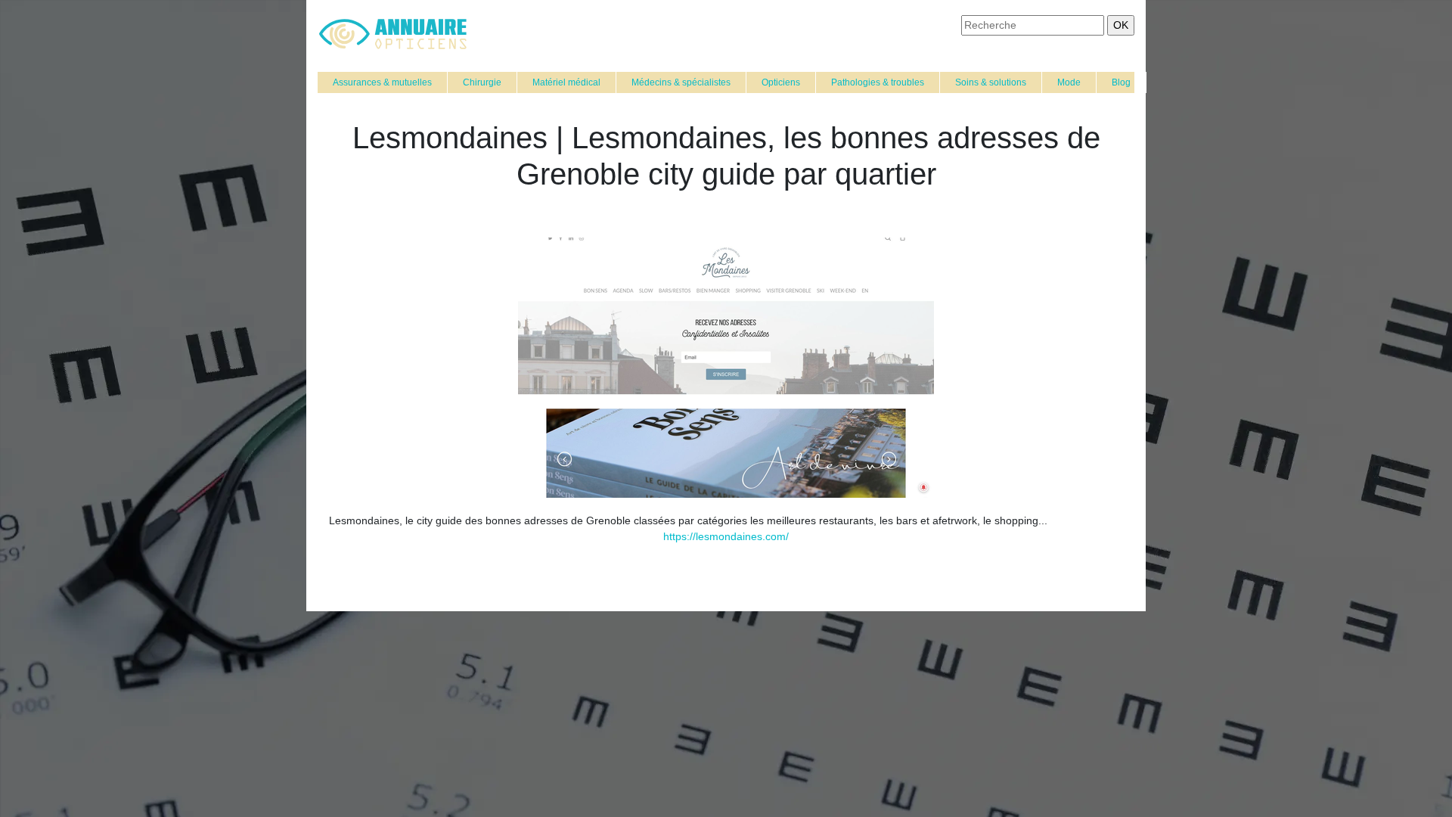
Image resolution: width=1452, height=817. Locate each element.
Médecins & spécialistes (681, 82)
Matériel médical (566, 82)
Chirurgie (482, 82)
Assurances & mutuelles (382, 82)
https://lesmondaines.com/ (726, 536)
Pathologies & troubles (877, 82)
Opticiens (781, 82)
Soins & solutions (990, 82)
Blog (1121, 82)
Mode (1069, 82)
